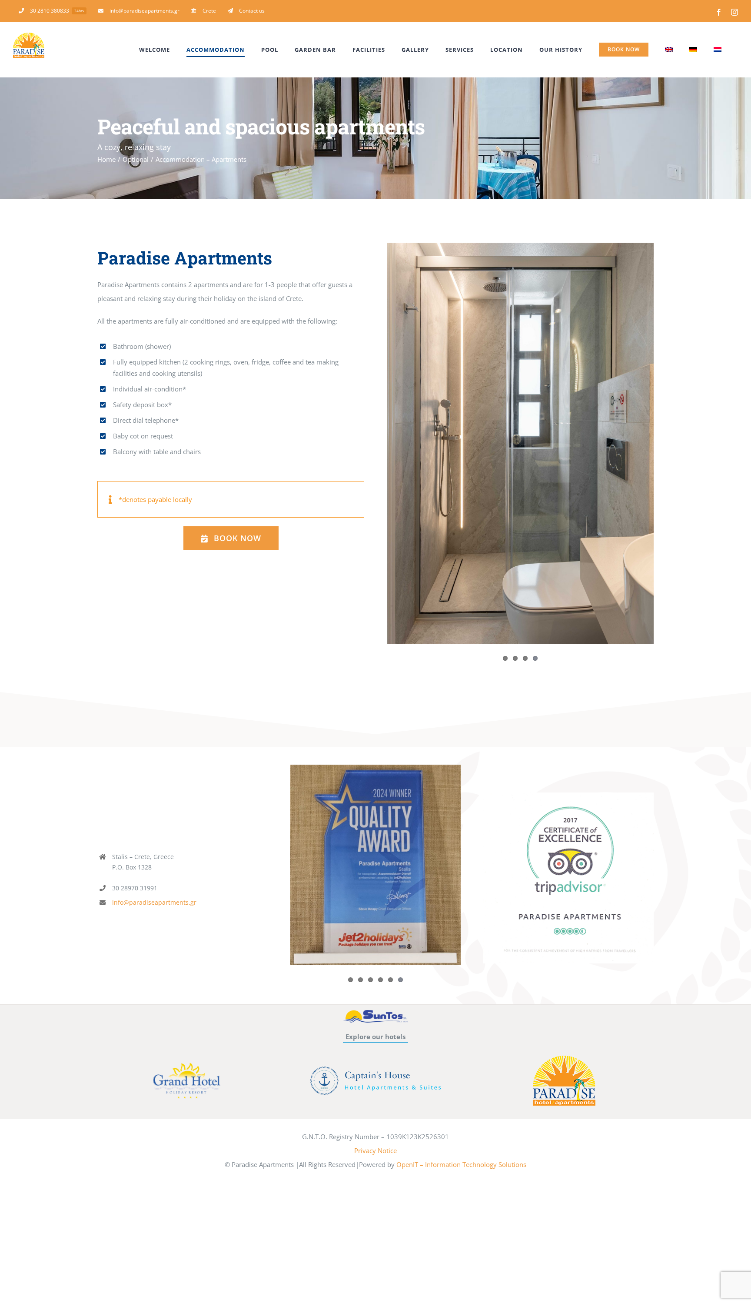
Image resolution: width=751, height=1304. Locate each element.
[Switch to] (669, 49)
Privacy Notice (375, 1150)
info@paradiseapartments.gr (154, 902)
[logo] (564, 1058)
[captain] (375, 1069)
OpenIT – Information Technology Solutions (461, 1164)
